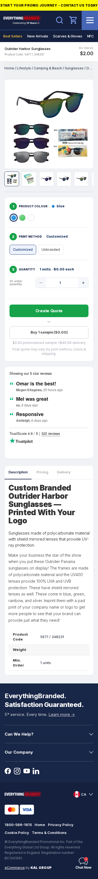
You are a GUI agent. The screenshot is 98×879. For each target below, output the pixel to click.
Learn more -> (61, 714)
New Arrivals (37, 36)
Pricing (42, 472)
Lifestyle (24, 68)
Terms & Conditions (49, 832)
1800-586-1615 (18, 824)
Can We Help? (19, 734)
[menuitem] (13, 36)
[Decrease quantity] (41, 283)
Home (9, 68)
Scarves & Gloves (67, 36)
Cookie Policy (17, 832)
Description (18, 472)
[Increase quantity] (83, 283)
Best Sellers (12, 36)
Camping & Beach (48, 68)
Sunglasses (74, 68)
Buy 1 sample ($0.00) (49, 332)
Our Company (19, 752)
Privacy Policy (61, 824)
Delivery (64, 472)
